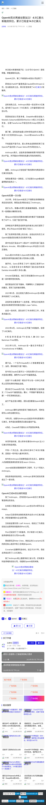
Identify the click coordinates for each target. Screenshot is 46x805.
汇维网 (18, 794)
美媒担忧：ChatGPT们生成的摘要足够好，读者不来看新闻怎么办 (33, 724)
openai (14, 619)
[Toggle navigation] (42, 3)
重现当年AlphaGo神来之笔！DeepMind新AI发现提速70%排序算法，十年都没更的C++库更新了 (11, 777)
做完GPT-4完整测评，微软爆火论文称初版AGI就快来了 (11, 724)
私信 (41, 643)
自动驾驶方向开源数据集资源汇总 (33, 777)
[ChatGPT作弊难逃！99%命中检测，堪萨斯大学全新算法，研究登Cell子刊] (34, 741)
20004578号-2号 (32, 794)
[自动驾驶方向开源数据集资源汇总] (34, 767)
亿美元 (38, 87)
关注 (32, 643)
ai (5, 619)
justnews (24, 797)
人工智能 (29, 26)
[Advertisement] (23, 48)
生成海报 (8, 633)
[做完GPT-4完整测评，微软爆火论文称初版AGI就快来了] (12, 715)
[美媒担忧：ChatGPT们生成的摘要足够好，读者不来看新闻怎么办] (34, 715)
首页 (3, 8)
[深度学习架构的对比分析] (12, 741)
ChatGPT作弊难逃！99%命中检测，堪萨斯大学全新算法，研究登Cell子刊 (34, 751)
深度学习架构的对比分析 (11, 750)
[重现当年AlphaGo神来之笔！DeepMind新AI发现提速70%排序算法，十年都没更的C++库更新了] (12, 767)
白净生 (4, 26)
